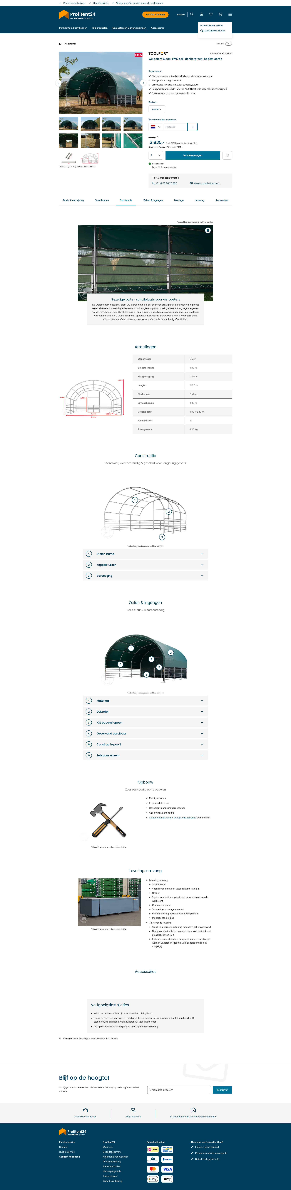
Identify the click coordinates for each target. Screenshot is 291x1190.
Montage (179, 200)
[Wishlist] (210, 15)
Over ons (107, 1147)
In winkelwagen (192, 155)
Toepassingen (110, 1176)
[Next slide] (143, 83)
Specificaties (102, 200)
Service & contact (155, 14)
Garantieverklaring (112, 1181)
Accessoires (222, 200)
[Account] (201, 15)
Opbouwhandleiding (160, 817)
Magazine (181, 14)
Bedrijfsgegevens (112, 1152)
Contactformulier (215, 30)
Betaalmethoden (111, 1166)
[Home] (61, 44)
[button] (220, 14)
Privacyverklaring (112, 1161)
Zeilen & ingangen (153, 200)
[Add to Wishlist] (227, 155)
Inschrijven (222, 1090)
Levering (199, 200)
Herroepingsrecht (112, 1171)
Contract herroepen (69, 1156)
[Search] (192, 15)
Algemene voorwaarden (115, 1156)
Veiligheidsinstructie (185, 817)
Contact (63, 1147)
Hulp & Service (67, 1152)
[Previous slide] (58, 83)
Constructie (126, 200)
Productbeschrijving (73, 200)
